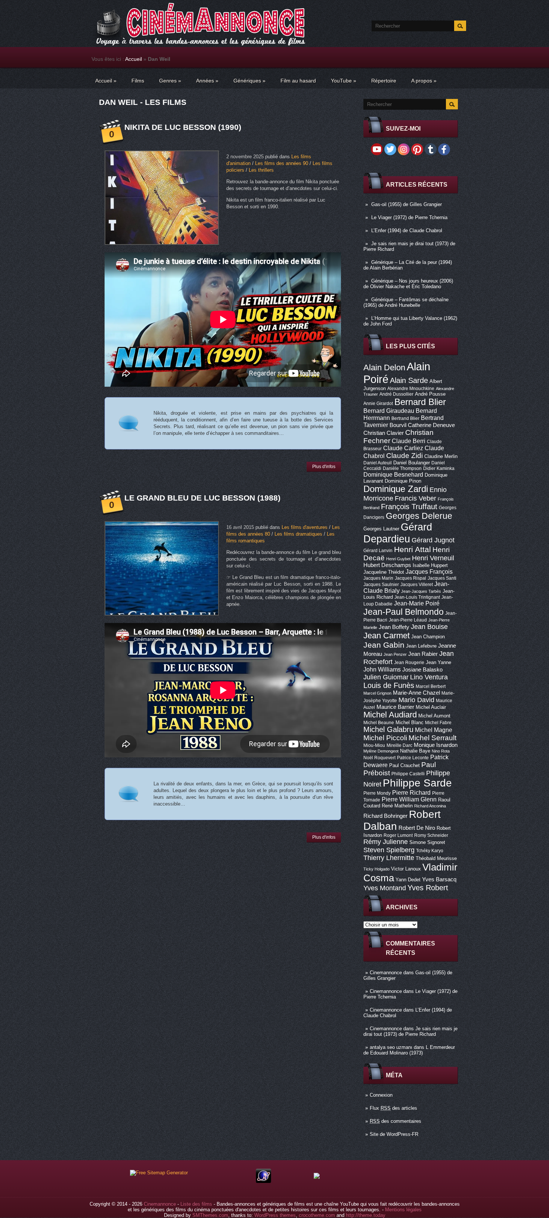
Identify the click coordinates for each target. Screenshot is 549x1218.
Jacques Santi (442, 578)
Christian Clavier (383, 433)
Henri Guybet (398, 559)
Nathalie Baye (415, 751)
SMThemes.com (210, 1215)
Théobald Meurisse (436, 858)
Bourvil (398, 425)
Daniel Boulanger (411, 462)
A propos (424, 81)
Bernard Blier (420, 402)
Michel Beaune (378, 722)
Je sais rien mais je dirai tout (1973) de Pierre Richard (410, 1031)
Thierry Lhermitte (388, 858)
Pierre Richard (411, 792)
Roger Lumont (398, 835)
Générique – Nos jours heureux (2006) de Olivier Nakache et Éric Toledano (408, 283)
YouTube (343, 81)
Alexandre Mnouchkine (410, 388)
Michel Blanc (410, 722)
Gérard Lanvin (378, 550)
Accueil (133, 59)
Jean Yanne (438, 662)
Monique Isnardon (436, 745)
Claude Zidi (404, 456)
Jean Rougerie (409, 662)
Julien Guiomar (386, 677)
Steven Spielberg (389, 850)
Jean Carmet (386, 635)
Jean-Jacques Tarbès (421, 591)
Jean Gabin (383, 645)
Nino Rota (441, 751)
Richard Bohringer (385, 816)
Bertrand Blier (405, 418)
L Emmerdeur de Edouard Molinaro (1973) (409, 1050)
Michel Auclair (431, 707)
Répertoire (383, 81)
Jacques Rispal (410, 578)
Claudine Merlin (441, 456)
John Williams (382, 669)
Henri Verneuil (433, 558)
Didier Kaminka (439, 468)
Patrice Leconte (413, 757)
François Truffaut (409, 506)
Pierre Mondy (377, 793)
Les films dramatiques (298, 534)
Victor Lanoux (406, 869)
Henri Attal (412, 549)
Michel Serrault (432, 738)
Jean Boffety (394, 627)
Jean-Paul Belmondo (403, 612)
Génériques (249, 81)
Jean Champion (428, 636)
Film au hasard (298, 81)
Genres (170, 81)
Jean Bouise (429, 626)
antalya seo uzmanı (391, 1047)
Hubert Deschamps (387, 565)
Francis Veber (415, 498)
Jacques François (429, 571)
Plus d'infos (323, 466)
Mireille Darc (399, 745)
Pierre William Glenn (409, 799)
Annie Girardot (378, 403)
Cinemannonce (386, 972)
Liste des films (196, 1204)
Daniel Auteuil (377, 462)
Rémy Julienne (385, 841)
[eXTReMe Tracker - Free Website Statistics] (263, 1181)
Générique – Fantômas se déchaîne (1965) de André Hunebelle (406, 302)
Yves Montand (384, 888)
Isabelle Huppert (430, 565)
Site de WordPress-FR (394, 1134)
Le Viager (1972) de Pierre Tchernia (409, 217)
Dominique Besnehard (393, 474)
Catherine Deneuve (431, 425)
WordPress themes (275, 1215)
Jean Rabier (423, 654)
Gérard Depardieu (397, 533)
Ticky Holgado (376, 869)
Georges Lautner (381, 529)
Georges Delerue (419, 516)
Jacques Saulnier (381, 584)
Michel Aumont (434, 716)
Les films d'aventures (305, 527)
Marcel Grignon (377, 693)
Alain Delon (384, 367)
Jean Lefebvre (421, 646)
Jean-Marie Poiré (417, 603)
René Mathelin (397, 806)
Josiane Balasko (422, 670)
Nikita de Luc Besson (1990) (182, 127)
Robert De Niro (416, 828)
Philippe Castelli (408, 773)
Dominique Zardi (395, 489)
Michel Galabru (388, 729)
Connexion (381, 1095)
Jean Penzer (395, 654)
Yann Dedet (408, 879)
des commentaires (395, 1121)
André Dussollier (396, 394)
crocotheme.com (317, 1215)
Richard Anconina (430, 806)
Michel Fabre (438, 722)
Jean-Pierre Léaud (408, 620)
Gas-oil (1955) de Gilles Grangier (406, 204)
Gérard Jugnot (433, 540)
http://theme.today (365, 1215)
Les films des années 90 (281, 163)
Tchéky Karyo (429, 850)
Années (207, 81)
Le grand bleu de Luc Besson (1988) (202, 497)
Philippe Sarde (417, 783)
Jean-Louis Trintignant (417, 597)
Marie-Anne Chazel (416, 693)
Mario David (416, 700)
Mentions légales (403, 1209)
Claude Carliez (403, 448)
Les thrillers (261, 170)
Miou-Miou (374, 745)
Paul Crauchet (404, 765)
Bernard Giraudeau (388, 410)
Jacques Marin (378, 578)
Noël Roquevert (379, 757)
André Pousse (430, 394)
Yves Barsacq (439, 879)
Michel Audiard (390, 714)
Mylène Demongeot (380, 751)
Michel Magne (433, 729)
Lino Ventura (429, 677)
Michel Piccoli (385, 738)
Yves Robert (427, 888)
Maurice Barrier (395, 707)
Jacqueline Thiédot (383, 572)
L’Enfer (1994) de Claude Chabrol (406, 230)
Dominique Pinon (403, 481)
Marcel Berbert (431, 686)
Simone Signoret (427, 842)
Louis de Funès (388, 685)
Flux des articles (393, 1108)
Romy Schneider (431, 835)
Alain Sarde (409, 380)
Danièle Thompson (402, 468)
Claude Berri (408, 440)
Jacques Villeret (416, 584)
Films (137, 81)
